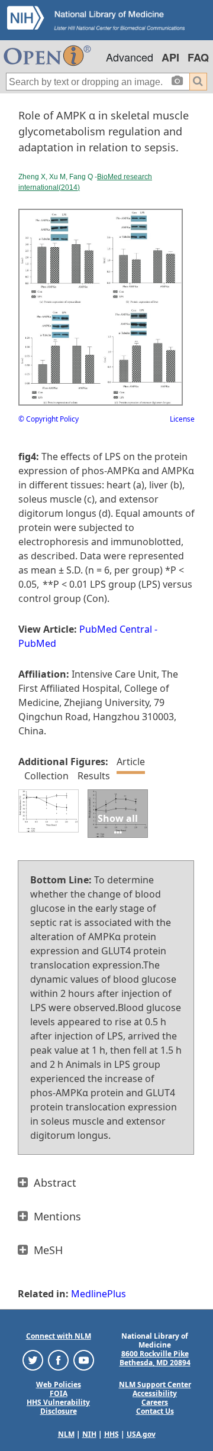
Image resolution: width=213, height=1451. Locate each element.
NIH (89, 1434)
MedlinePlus (98, 1293)
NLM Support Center (155, 1384)
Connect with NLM (58, 1336)
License (182, 419)
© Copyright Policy (48, 419)
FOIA (58, 1393)
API (170, 57)
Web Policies (58, 1384)
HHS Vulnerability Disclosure (58, 1406)
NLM (66, 1434)
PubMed (37, 643)
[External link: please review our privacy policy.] (32, 1360)
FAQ (198, 57)
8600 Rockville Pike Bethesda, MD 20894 (155, 1358)
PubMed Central (115, 629)
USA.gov (141, 1434)
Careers (154, 1402)
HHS (111, 1434)
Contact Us (155, 1411)
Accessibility (155, 1393)
